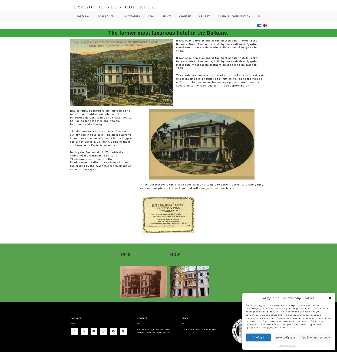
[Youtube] (94, 331)
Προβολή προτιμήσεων (315, 337)
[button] (330, 298)
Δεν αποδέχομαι (285, 337)
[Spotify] (113, 331)
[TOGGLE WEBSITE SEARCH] (259, 16)
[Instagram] (84, 331)
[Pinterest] (123, 331)
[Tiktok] (103, 331)
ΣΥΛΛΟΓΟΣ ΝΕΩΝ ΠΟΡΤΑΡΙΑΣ (116, 7)
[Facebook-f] (74, 331)
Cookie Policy (287, 345)
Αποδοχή (258, 337)
